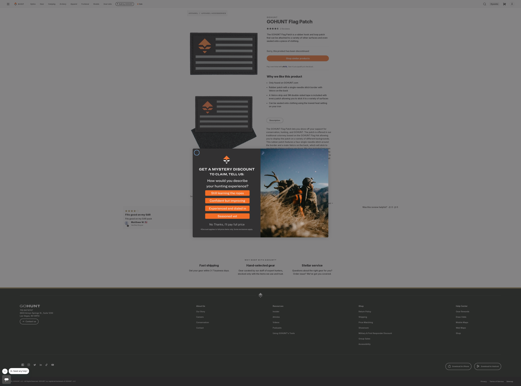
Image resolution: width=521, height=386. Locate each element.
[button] (226, 194)
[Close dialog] (196, 152)
